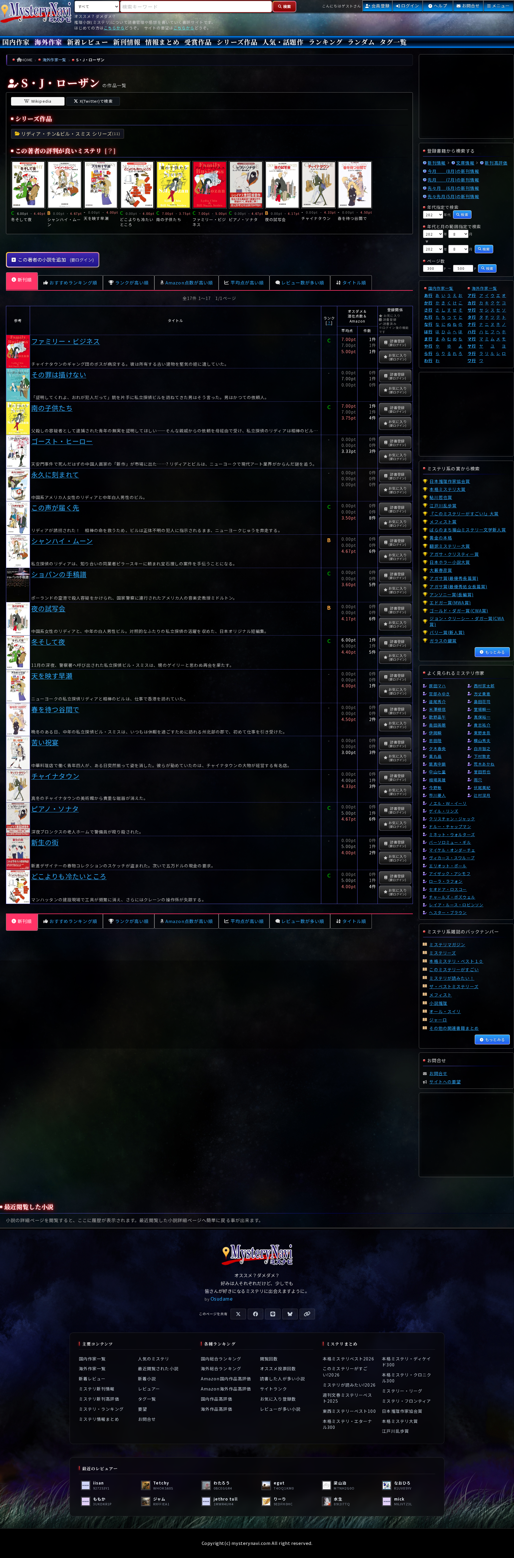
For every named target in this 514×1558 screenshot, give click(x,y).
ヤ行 (472, 346)
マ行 (472, 339)
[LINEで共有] (272, 1314)
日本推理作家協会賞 (402, 1411)
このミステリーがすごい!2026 (345, 1371)
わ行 (428, 360)
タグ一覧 (393, 41)
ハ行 (472, 331)
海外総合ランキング (221, 1368)
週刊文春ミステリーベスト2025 (347, 1398)
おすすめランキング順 (73, 282)
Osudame (222, 1298)
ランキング (325, 41)
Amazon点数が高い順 (189, 282)
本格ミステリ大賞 (400, 1421)
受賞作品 (198, 41)
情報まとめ (162, 41)
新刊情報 (126, 41)
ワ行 (472, 360)
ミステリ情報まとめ (99, 1419)
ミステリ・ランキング (101, 1409)
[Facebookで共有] (255, 1314)
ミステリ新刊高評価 (99, 1399)
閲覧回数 (269, 1359)
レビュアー (149, 1389)
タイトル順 (354, 282)
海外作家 (48, 41)
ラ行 (472, 353)
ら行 (428, 353)
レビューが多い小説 (280, 1409)
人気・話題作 (283, 41)
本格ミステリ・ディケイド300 (406, 1362)
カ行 (472, 303)
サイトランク (273, 1389)
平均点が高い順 (247, 282)
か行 (428, 303)
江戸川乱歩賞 (395, 1431)
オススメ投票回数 (278, 1368)
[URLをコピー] (307, 1314)
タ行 (472, 317)
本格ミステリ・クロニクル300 (406, 1378)
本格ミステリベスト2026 (348, 1359)
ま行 (428, 339)
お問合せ (147, 1419)
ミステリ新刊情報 (97, 1389)
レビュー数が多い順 (302, 282)
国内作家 (16, 41)
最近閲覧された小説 (158, 1368)
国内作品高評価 (216, 1399)
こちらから (114, 28)
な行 (428, 324)
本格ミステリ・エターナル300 (347, 1424)
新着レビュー (87, 41)
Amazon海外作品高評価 (226, 1389)
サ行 (472, 310)
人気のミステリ (154, 1359)
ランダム (360, 41)
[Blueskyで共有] (290, 1314)
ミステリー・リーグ (402, 1391)
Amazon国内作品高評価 (226, 1379)
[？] (110, 150)
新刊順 (25, 279)
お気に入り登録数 (278, 1399)
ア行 (472, 295)
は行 (428, 331)
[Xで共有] (238, 1314)
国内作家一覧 (441, 288)
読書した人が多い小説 (282, 1379)
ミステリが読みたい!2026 (349, 1385)
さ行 (428, 310)
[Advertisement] (209, 1004)
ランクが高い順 (132, 282)
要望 (142, 1409)
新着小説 (147, 1379)
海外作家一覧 (484, 288)
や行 (428, 346)
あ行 (428, 295)
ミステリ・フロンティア (406, 1401)
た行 (428, 317)
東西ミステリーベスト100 (349, 1411)
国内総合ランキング (221, 1359)
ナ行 (472, 324)
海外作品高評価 (216, 1409)
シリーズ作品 (237, 41)
